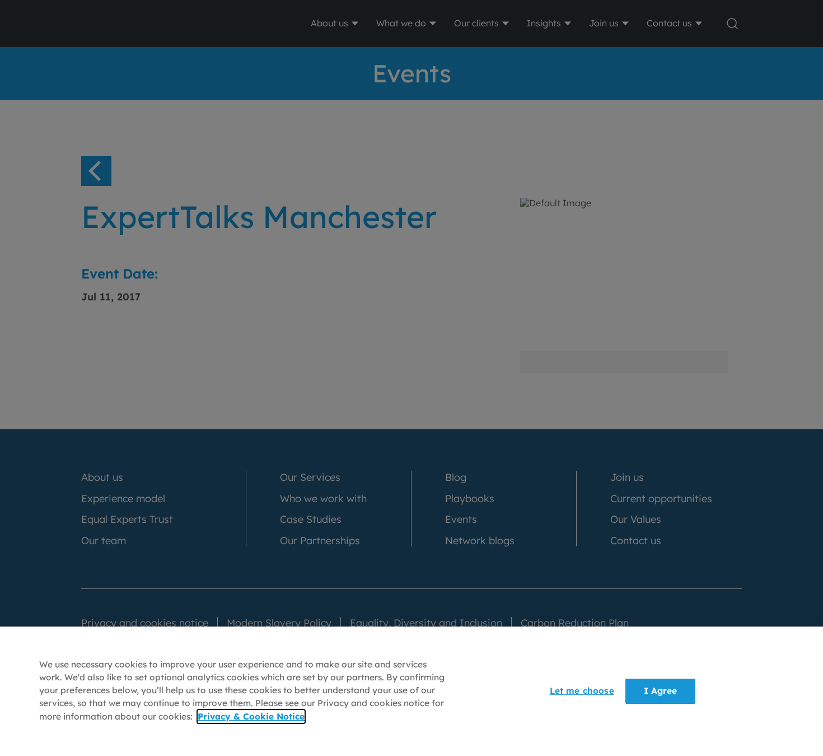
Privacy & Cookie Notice (251, 716)
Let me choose (582, 690)
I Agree (660, 690)
